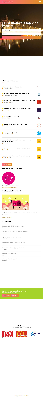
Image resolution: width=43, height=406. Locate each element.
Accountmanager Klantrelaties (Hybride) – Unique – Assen (13, 248)
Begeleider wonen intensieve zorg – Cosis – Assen (12, 237)
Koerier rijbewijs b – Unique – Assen (9, 253)
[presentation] (2, 337)
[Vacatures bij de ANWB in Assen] (35, 334)
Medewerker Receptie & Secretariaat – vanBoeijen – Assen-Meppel (15, 231)
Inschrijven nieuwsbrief (6, 217)
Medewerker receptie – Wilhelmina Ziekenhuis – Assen (13, 226)
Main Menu (40, 2)
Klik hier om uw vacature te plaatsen (9, 187)
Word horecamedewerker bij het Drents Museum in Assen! (13, 242)
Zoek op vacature (6, 295)
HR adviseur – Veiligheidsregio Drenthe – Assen (11, 258)
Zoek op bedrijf (15, 295)
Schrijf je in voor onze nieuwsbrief (21, 395)
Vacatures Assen (7, 2)
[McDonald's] (21, 334)
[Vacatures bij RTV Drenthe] (7, 333)
